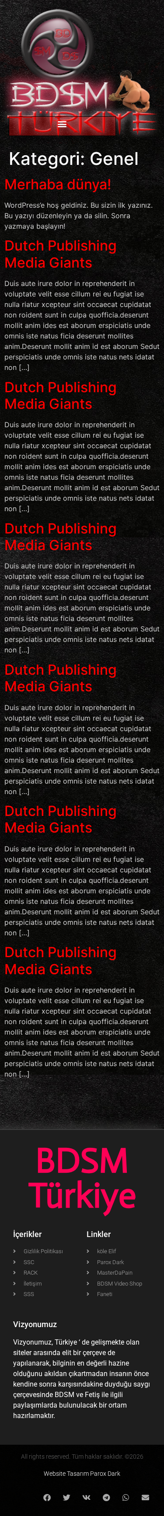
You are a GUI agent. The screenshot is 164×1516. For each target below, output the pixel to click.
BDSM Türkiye (82, 1177)
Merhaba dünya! (57, 184)
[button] (62, 124)
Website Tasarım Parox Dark (82, 1473)
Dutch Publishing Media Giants (60, 254)
